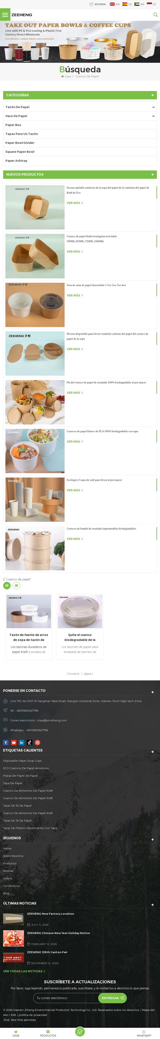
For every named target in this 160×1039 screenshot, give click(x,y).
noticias (8, 870)
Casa (68, 76)
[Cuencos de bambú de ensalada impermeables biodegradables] (35, 548)
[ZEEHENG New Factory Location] (13, 919)
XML (13, 1015)
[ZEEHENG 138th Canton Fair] (13, 957)
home (7, 848)
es (130, 4)
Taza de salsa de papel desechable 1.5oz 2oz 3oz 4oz (96, 285)
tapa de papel (12, 783)
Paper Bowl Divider (19, 143)
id (154, 4)
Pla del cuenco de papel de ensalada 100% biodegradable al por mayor (106, 382)
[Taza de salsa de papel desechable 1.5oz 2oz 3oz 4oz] (35, 305)
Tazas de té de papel (17, 805)
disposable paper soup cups (22, 760)
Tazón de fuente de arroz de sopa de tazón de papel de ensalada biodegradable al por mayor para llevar (28, 637)
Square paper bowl (19, 152)
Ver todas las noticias (22, 971)
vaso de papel (16, 116)
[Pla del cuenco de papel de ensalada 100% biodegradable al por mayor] (35, 402)
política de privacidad (33, 1015)
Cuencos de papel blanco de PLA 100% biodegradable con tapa (102, 431)
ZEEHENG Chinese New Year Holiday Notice (58, 933)
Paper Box (13, 125)
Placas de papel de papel (20, 775)
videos (7, 878)
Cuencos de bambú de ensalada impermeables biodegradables (101, 528)
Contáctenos (11, 885)
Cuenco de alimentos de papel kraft (28, 790)
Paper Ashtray (16, 161)
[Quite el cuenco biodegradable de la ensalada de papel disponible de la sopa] (80, 611)
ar (142, 4)
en (118, 4)
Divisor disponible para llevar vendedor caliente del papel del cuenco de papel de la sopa (107, 336)
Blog (6, 893)
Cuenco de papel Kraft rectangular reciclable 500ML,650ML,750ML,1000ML (92, 239)
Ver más (73, 203)
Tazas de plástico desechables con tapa (30, 828)
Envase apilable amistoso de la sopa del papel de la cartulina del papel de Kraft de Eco (108, 190)
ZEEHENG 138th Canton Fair (47, 952)
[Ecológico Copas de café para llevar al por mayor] (35, 500)
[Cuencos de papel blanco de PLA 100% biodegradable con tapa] (35, 451)
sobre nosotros (13, 856)
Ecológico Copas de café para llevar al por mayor (94, 479)
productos (10, 863)
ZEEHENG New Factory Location (50, 913)
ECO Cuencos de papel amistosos (26, 768)
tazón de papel (17, 107)
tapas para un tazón (21, 134)
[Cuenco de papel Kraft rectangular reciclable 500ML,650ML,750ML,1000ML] (35, 256)
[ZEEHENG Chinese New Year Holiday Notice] (13, 938)
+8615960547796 (27, 710)
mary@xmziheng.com (52, 720)
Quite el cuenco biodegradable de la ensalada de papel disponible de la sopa (80, 637)
